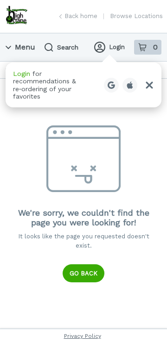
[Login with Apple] (129, 85)
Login (117, 47)
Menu (25, 47)
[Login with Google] (111, 85)
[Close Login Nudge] (149, 85)
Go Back (83, 273)
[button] (83, 84)
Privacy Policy (82, 336)
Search (67, 47)
